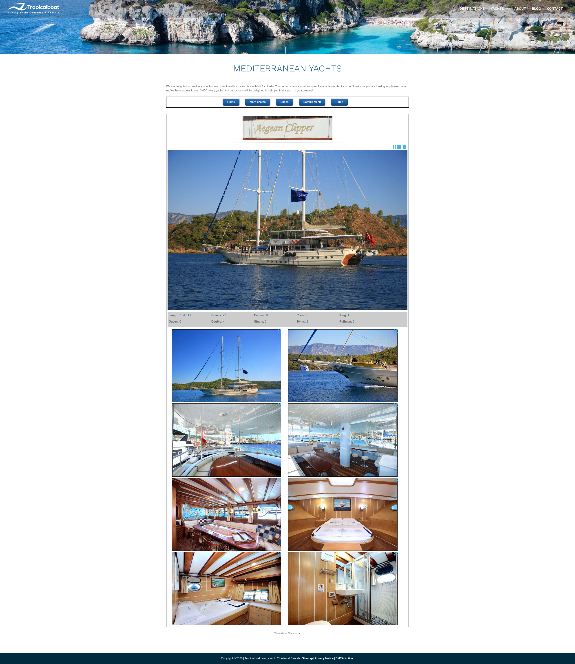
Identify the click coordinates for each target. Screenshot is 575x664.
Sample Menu (312, 102)
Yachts (497, 9)
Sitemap (307, 658)
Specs (285, 102)
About (520, 9)
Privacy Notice (324, 658)
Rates (339, 102)
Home (231, 102)
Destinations (472, 9)
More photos (258, 102)
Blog (536, 9)
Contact (555, 9)
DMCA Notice (344, 658)
